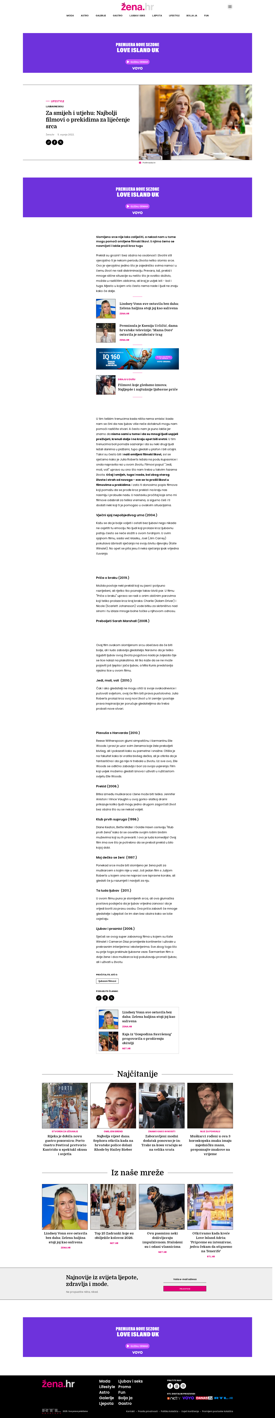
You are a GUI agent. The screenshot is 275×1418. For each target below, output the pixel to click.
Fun (206, 15)
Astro (85, 15)
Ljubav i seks (137, 15)
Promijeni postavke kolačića (217, 1411)
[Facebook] (55, 145)
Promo (124, 1386)
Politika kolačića (169, 1411)
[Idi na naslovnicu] (137, 10)
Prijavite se (185, 1288)
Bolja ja (192, 15)
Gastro (118, 15)
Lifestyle (174, 15)
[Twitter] (60, 145)
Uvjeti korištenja (190, 1411)
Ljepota (157, 15)
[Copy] (49, 145)
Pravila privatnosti (148, 1411)
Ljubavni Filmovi (107, 981)
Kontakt (130, 1411)
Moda (70, 15)
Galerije (101, 15)
